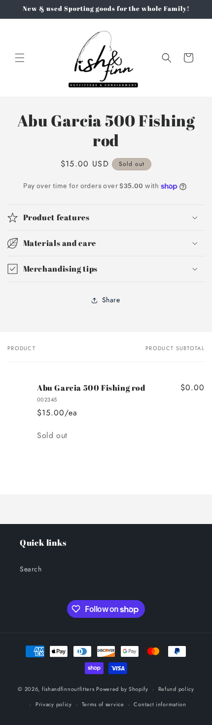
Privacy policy (53, 704)
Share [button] (111, 300)
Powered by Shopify (122, 689)
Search (31, 569)
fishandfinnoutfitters (68, 689)
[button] (20, 58)
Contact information (160, 704)
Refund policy (176, 689)
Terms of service (103, 704)
